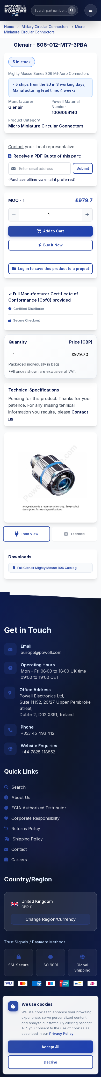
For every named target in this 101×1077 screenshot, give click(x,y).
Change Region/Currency (51, 919)
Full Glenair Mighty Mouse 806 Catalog (47, 568)
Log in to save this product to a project (53, 268)
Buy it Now (53, 245)
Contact (16, 146)
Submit (82, 168)
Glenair (15, 107)
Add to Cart (53, 231)
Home (9, 26)
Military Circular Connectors (45, 26)
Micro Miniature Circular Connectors (45, 126)
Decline (50, 1062)
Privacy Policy (61, 1033)
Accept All (50, 1047)
